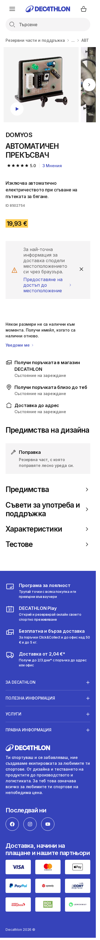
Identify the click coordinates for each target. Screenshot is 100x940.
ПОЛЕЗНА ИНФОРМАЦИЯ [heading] (30, 698)
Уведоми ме (18, 345)
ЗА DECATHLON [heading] (21, 682)
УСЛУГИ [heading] (13, 714)
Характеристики (34, 529)
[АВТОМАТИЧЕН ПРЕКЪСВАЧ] (41, 84)
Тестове (19, 544)
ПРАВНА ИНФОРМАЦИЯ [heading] (28, 729)
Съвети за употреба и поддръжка (43, 509)
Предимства (27, 489)
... (73, 40)
